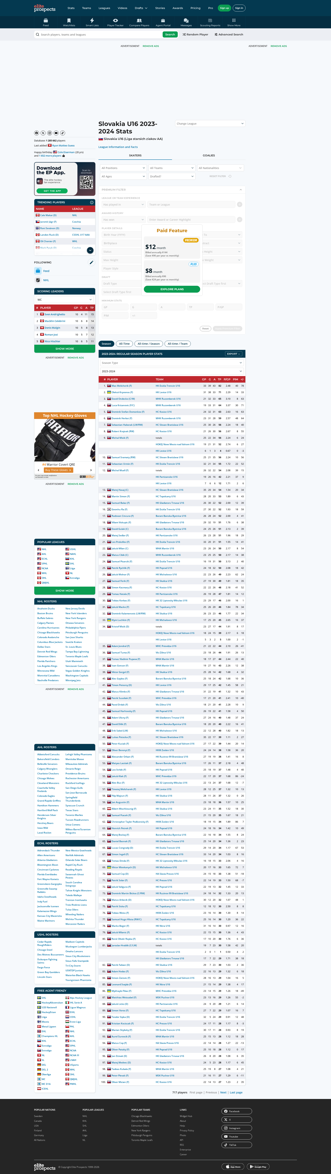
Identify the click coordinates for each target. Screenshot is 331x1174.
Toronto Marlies (74, 815)
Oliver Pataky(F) (120, 1049)
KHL (72, 558)
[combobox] (106, 34)
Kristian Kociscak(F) (123, 1023)
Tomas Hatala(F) (121, 594)
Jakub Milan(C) (120, 548)
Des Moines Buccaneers (50, 954)
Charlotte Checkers (48, 773)
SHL (72, 563)
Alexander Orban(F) (123, 756)
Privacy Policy (187, 1130)
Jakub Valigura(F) (121, 886)
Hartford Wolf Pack (47, 810)
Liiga (72, 568)
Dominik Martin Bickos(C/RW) (128, 893)
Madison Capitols (75, 941)
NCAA (45, 568)
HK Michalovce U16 (166, 574)
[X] (43, 133)
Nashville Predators (48, 680)
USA (36, 1125)
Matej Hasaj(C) (120, 489)
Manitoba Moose (75, 759)
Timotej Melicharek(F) (124, 789)
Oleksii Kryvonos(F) (122, 392)
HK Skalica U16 (164, 581)
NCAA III (74, 1055)
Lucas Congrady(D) (122, 847)
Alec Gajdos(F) (120, 678)
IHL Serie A (76, 1002)
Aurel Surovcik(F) (121, 1036)
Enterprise (185, 1149)
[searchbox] (106, 34)
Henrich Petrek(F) (122, 828)
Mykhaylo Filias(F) (121, 991)
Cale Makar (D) (48, 215)
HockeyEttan (49, 1012)
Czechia (76, 221)
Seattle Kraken (74, 642)
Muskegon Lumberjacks (79, 946)
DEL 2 (45, 1069)
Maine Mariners (46, 920)
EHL (44, 1031)
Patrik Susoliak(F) (121, 698)
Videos (122, 8)
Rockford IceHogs (75, 783)
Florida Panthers (46, 661)
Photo (183, 1135)
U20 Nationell (49, 1007)
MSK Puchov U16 (165, 997)
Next (223, 1092)
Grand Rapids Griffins (49, 800)
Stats (71, 8)
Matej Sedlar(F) (120, 535)
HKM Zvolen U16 (165, 750)
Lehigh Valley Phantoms (79, 754)
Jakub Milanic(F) (121, 932)
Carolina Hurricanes (48, 627)
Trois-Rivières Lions (76, 904)
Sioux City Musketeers (78, 956)
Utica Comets (73, 824)
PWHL (73, 1084)
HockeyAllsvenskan (52, 1002)
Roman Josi (51, 334)
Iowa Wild (42, 827)
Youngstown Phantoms (78, 980)
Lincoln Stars (44, 977)
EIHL (72, 1012)
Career (183, 1154)
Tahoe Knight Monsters (79, 890)
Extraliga (75, 578)
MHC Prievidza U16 (166, 646)
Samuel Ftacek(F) (121, 815)
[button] (234, 22)
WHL (74, 241)
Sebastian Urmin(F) (122, 463)
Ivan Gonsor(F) (120, 665)
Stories (160, 8)
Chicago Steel (44, 949)
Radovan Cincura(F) (123, 516)
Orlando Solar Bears (76, 860)
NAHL (73, 554)
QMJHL (45, 582)
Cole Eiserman (66, 152)
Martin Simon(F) (121, 496)
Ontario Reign (73, 768)
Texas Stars (72, 810)
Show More (65, 348)
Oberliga (46, 1074)
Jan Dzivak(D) (119, 1056)
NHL (74, 215)
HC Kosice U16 (164, 411)
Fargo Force (43, 967)
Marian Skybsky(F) (122, 1030)
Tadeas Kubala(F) (121, 1069)
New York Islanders (76, 613)
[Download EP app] (64, 179)
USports (74, 1064)
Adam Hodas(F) (120, 971)
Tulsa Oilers (72, 909)
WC (43, 1079)
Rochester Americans (77, 778)
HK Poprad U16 (164, 568)
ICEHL (45, 1088)
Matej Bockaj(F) (120, 834)
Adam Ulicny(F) (120, 717)
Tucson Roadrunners (77, 819)
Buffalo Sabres (45, 618)
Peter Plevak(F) (120, 1075)
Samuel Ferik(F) (120, 581)
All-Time (124, 343)
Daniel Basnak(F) (121, 841)
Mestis (45, 1021)
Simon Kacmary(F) (122, 587)
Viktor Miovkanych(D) (124, 867)
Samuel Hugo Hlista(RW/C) (127, 919)
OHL (44, 578)
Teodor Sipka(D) (121, 1017)
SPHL (45, 563)
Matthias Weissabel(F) (124, 997)
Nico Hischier (52, 341)
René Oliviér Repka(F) (124, 939)
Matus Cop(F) (119, 1043)
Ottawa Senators (75, 623)
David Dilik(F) (119, 724)
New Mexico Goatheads (79, 850)
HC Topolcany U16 (166, 496)
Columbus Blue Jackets (50, 642)
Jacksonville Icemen (48, 906)
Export (232, 353)
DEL (44, 1064)
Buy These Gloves (63, 470)
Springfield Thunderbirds (73, 799)
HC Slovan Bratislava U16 (169, 424)
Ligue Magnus (78, 1007)
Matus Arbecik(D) (121, 899)
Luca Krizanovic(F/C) (123, 405)
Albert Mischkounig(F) (124, 808)
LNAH (73, 1060)
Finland (38, 1130)
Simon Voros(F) (120, 1010)
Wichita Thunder (75, 919)
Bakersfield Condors (48, 759)
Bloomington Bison (47, 864)
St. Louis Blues (74, 646)
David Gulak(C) (120, 529)
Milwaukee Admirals (77, 764)
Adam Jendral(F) (121, 646)
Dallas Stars (43, 646)
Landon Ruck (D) (49, 234)
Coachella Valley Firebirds (46, 789)
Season (106, 343)
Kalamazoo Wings (47, 911)
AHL (44, 554)
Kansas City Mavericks (49, 916)
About (183, 1121)
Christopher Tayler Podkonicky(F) (130, 821)
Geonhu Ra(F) (119, 509)
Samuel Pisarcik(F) (122, 561)
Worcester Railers (75, 924)
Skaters (135, 155)
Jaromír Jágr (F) (48, 221)
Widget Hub (186, 1116)
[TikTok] (62, 133)
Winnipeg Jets (73, 680)
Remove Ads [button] (279, 46)
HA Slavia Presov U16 (167, 873)
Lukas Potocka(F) (121, 737)
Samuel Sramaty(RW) (123, 457)
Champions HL (50, 1036)
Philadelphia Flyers (76, 627)
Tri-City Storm (73, 965)
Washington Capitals (77, 675)
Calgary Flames (45, 623)
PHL (72, 1026)
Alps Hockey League (81, 997)
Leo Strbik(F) (119, 769)
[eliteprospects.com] (44, 8)
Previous (211, 1092)
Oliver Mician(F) (120, 1082)
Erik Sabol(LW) (120, 730)
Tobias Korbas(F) (121, 600)
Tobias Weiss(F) (120, 912)
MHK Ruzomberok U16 (168, 398)
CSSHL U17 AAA (81, 234)
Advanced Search (231, 34)
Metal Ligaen (49, 1026)
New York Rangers (76, 618)
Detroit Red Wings (47, 651)
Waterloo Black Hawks (78, 975)
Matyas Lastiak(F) (122, 763)
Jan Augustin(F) (120, 802)
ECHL (45, 558)
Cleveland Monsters (48, 783)
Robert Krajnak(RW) (123, 431)
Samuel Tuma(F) (121, 652)
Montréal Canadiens (48, 675)
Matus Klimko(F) (121, 691)
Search (170, 34)
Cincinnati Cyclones (48, 869)
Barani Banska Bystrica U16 (171, 516)
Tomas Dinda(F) (120, 860)
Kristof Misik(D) (120, 626)
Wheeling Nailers (75, 914)
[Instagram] (49, 133)
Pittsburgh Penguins (77, 632)
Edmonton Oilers (46, 656)
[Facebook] (36, 133)
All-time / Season (149, 343)
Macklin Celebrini (55, 321)
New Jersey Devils (75, 608)
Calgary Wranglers (47, 768)
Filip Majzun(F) (120, 795)
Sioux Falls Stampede (77, 961)
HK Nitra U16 (163, 925)
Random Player (197, 34)
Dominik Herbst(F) (122, 418)
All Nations (39, 1140)
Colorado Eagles (46, 796)
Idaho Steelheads (47, 896)
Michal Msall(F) (120, 470)
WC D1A (46, 1084)
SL (43, 1060)
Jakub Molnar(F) (121, 574)
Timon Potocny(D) (122, 685)
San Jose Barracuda (76, 792)
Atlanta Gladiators (47, 860)
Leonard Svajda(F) (122, 984)
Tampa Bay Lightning (77, 651)
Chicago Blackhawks (48, 632)
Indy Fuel (42, 901)
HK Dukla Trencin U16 (168, 385)
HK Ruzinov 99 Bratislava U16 (172, 756)
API (181, 1140)
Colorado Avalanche (48, 637)
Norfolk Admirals (75, 855)
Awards (178, 8)
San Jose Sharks (74, 637)
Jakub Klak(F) (119, 776)
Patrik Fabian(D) (121, 965)
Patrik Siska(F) (120, 906)
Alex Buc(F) (118, 782)
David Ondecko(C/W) (123, 398)
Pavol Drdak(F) (120, 704)
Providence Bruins (75, 773)
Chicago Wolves (45, 778)
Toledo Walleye (74, 895)
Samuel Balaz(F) (121, 503)
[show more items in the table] (90, 250)
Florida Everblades (47, 874)
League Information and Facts (118, 147)
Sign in (239, 8)
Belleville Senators (47, 764)
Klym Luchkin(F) (121, 620)
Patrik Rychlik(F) (121, 568)
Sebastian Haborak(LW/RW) (127, 424)
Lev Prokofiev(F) (120, 542)
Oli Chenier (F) (48, 241)
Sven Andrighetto (55, 314)
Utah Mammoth (74, 661)
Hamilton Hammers (48, 805)
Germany (39, 1135)
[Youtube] (56, 133)
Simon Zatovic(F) (121, 978)
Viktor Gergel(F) (120, 672)
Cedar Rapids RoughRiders (44, 943)
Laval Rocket (44, 832)
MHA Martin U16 (165, 548)
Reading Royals (74, 869)
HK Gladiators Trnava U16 (170, 503)
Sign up (224, 8)
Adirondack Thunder (48, 850)
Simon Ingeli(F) (120, 854)
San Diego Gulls (74, 787)
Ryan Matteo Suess (63, 145)
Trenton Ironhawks (76, 900)
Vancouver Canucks (76, 666)
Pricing (196, 8)
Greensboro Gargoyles (49, 884)
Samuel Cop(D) (120, 873)
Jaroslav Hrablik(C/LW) (124, 945)
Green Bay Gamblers (48, 972)
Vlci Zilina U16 (163, 652)
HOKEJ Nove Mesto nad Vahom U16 (175, 444)
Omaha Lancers (74, 951)
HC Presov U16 (164, 880)
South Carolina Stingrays (74, 884)
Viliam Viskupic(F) (121, 522)
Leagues (104, 8)
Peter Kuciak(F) (120, 743)
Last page (236, 1092)
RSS (182, 1144)
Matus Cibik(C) (120, 555)
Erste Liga (75, 1021)
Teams (86, 8)
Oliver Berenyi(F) (121, 750)
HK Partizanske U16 (167, 476)
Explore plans (172, 289)
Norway (76, 228)
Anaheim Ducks (46, 608)
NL (71, 573)
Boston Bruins (45, 613)
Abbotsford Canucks (48, 754)
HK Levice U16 (163, 392)
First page (196, 1092)
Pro (210, 8)
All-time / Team (178, 343)
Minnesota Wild (45, 670)
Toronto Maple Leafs (77, 656)
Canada (38, 1121)
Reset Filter (218, 176)
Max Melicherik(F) (122, 385)
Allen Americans (46, 855)
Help (182, 1125)
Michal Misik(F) (120, 437)
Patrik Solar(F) (120, 880)
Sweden (38, 1116)
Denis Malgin (52, 327)
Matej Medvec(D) (121, 1062)
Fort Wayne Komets (48, 879)
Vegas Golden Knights (78, 670)
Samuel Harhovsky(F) (123, 711)
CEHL (73, 1017)
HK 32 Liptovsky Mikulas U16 (172, 600)
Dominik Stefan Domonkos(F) (128, 411)
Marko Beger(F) (120, 925)
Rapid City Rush (74, 864)
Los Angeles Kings (47, 666)
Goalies (209, 155)
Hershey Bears (45, 823)
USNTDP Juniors (74, 970)
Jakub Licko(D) (120, 1004)
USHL (73, 549)
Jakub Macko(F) (120, 607)
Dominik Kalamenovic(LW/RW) (129, 613)
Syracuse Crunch (75, 805)
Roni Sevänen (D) (49, 228)
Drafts (139, 8)
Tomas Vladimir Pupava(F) (126, 659)
